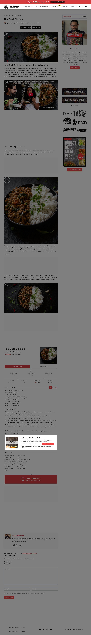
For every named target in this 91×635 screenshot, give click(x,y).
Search (84, 16)
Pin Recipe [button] (45, 366)
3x (55, 387)
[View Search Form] (76, 7)
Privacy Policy (13, 631)
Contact (22, 631)
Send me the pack (57, 2)
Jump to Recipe (27, 27)
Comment (7, 569)
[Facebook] (79, 6)
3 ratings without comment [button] (29, 553)
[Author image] (5, 23)
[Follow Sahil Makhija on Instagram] (16, 545)
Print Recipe (37, 27)
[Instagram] (82, 6)
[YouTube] (86, 6)
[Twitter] (43, 629)
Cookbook (64, 6)
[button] (5, 355)
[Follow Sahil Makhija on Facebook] (13, 545)
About (72, 6)
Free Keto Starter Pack (42, 6)
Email (34, 589)
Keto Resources (14, 627)
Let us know (29, 480)
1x (50, 387)
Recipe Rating (8, 561)
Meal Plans (55, 6)
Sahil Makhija (11, 23)
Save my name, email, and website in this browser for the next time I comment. (25, 593)
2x (53, 387)
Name (6, 589)
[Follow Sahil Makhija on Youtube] (20, 545)
